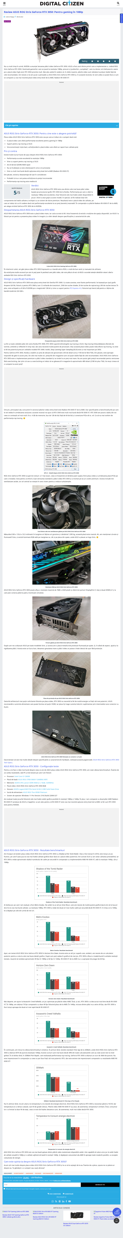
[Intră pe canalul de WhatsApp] (53, 1202)
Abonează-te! (100, 1184)
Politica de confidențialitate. (62, 1180)
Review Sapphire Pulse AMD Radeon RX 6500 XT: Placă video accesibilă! (107, 1218)
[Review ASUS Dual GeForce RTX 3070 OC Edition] (76, 1220)
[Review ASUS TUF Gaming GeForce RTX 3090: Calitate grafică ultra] (16, 1211)
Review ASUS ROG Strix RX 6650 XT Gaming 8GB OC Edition (44, 1218)
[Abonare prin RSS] (56, 1202)
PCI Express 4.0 (75, 288)
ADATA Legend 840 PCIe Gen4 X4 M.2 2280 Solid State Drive (36, 789)
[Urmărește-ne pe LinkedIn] (63, 1202)
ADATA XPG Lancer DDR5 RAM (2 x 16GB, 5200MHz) (34, 783)
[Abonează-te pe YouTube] (69, 1202)
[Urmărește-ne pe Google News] (59, 1202)
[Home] (61, 4)
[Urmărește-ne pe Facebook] (66, 1202)
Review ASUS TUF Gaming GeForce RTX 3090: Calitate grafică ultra (16, 1216)
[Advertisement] (61, 101)
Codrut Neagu (10, 16)
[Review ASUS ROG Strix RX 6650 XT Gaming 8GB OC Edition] (46, 1213)
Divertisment (19, 1173)
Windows (58, 1173)
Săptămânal (37, 1177)
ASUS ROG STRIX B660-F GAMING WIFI (32, 779)
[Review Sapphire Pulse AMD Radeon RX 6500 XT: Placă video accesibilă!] (107, 1213)
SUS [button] (117, 1221)
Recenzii (38, 1173)
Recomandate (48, 1173)
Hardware (29, 1173)
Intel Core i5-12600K (22, 776)
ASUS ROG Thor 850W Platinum (35, 792)
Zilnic (26, 1177)
